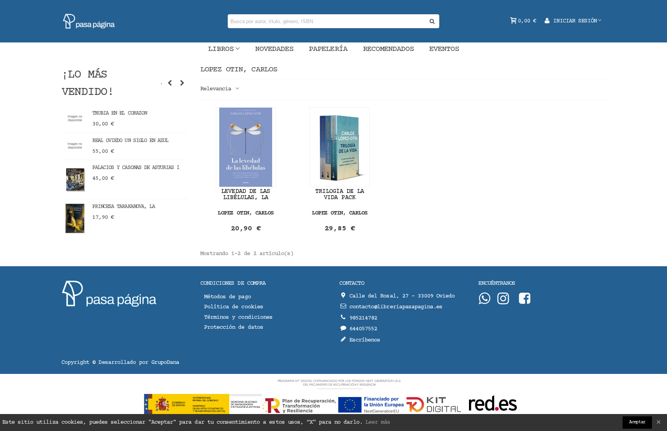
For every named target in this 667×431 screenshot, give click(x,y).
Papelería (328, 49)
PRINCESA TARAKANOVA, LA (123, 207)
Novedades (274, 49)
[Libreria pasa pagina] (89, 21)
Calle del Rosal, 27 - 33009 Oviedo (402, 296)
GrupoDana (165, 362)
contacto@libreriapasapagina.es (395, 307)
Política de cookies (233, 307)
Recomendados (388, 49)
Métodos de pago (227, 297)
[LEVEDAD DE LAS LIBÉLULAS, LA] (246, 147)
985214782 (363, 318)
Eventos (444, 49)
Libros (221, 49)
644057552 (363, 329)
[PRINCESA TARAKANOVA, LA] (74, 218)
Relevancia (217, 89)
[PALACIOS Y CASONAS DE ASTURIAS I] (74, 179)
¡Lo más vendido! (87, 84)
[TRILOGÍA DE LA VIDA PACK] (339, 147)
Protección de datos (233, 327)
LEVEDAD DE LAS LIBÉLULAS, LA (245, 194)
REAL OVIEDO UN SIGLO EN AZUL (130, 141)
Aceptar (637, 422)
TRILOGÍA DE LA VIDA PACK (339, 194)
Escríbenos (364, 340)
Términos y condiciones (238, 317)
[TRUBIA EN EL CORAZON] (74, 118)
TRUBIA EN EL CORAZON (119, 113)
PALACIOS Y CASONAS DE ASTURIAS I (135, 168)
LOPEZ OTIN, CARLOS (246, 213)
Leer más (378, 422)
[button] (170, 84)
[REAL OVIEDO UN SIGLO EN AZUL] (74, 145)
